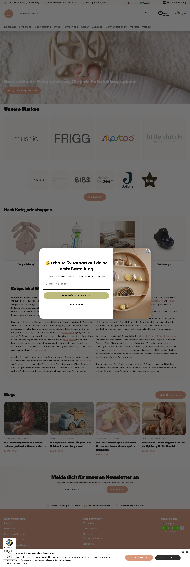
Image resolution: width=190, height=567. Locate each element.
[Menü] (14, 539)
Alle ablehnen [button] (168, 558)
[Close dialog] (147, 251)
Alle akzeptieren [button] (138, 558)
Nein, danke (76, 304)
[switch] (9, 556)
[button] (63, 563)
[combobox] (183, 552)
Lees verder (77, 560)
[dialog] (95, 558)
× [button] (187, 552)
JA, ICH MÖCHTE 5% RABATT (76, 295)
